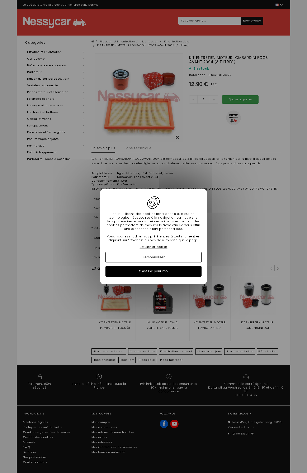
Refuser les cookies (153, 247)
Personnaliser (153, 257)
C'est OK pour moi (153, 271)
